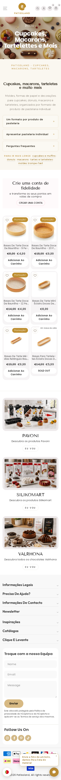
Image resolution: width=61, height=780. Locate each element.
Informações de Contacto (22, 602)
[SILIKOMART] (30, 473)
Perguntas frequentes (20, 146)
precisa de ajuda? (16, 594)
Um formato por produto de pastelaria (24, 121)
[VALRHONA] (30, 532)
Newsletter (11, 611)
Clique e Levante (15, 640)
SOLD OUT (44, 370)
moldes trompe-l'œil (30, 163)
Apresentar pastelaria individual (27, 134)
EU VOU (30, 448)
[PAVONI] (30, 414)
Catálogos (10, 631)
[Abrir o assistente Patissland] (54, 772)
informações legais (18, 585)
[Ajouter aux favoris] (7, 220)
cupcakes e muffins (44, 155)
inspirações (11, 622)
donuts (11, 159)
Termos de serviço (29, 716)
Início (29, 25)
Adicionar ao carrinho (16, 261)
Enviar (13, 703)
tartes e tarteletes (41, 159)
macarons (23, 159)
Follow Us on (16, 730)
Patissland (23, 775)
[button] (39, 760)
